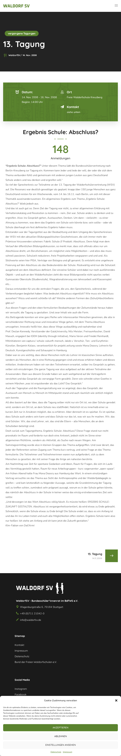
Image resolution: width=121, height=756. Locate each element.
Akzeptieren (60, 727)
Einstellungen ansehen (60, 744)
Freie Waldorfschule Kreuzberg (84, 97)
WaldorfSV (14, 55)
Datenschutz (56, 752)
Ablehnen (60, 736)
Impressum (67, 752)
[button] (116, 700)
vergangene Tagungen (21, 33)
